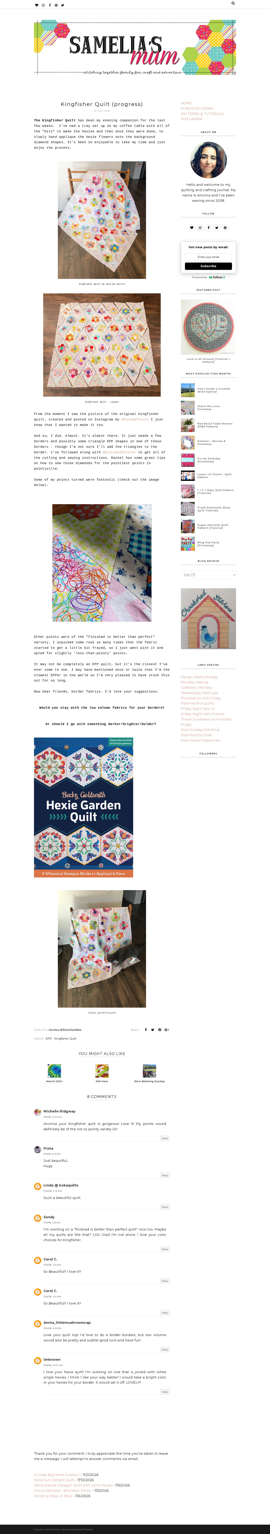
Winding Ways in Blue (53, 1496)
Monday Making (195, 682)
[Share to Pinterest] (160, 1030)
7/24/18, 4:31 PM (52, 1328)
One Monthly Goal (196, 735)
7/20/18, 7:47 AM (53, 1191)
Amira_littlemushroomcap (67, 1323)
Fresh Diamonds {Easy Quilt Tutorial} (214, 509)
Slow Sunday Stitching (200, 730)
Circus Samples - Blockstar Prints (62, 1491)
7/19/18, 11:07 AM (53, 1117)
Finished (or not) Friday (201, 698)
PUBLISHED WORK (197, 108)
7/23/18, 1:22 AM (52, 1264)
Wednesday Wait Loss (200, 693)
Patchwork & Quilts (197, 703)
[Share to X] (153, 1030)
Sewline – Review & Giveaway (211, 442)
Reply (165, 1138)
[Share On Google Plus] (167, 1030)
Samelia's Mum (53, 1529)
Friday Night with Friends (202, 714)
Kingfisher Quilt (65, 1038)
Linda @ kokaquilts (61, 1185)
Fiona (48, 1148)
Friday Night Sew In (198, 709)
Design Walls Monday (199, 677)
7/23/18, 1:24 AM (52, 1296)
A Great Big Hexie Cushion (56, 1475)
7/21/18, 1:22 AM (52, 1222)
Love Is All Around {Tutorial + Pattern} (208, 360)
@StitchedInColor (119, 452)
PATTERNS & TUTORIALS (202, 114)
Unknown (52, 1360)
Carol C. (50, 1259)
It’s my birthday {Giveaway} (209, 460)
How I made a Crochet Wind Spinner (213, 390)
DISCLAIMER (192, 119)
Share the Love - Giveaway (209, 408)
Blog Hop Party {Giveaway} (208, 544)
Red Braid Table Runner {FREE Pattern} (215, 425)
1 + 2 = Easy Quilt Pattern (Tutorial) (215, 491)
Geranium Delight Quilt (54, 1480)
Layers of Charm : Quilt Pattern (214, 476)
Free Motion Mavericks (200, 740)
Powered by (199, 277)
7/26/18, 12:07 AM (53, 1365)
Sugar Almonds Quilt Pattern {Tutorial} (212, 526)
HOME (186, 103)
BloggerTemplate (84, 1529)
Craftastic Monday (196, 688)
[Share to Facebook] (146, 1030)
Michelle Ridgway (60, 1111)
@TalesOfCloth (135, 419)
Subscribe (208, 266)
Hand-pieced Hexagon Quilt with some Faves (73, 1485)
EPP (49, 1038)
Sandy (49, 1217)
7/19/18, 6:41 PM (52, 1153)
